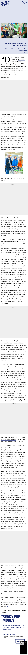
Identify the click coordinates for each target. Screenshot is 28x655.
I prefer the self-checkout (8, 439)
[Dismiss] (26, 642)
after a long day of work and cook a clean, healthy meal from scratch (13, 255)
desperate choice (12, 468)
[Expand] (21, 642)
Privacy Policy (5, 637)
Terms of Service (20, 636)
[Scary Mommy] (6, 3)
